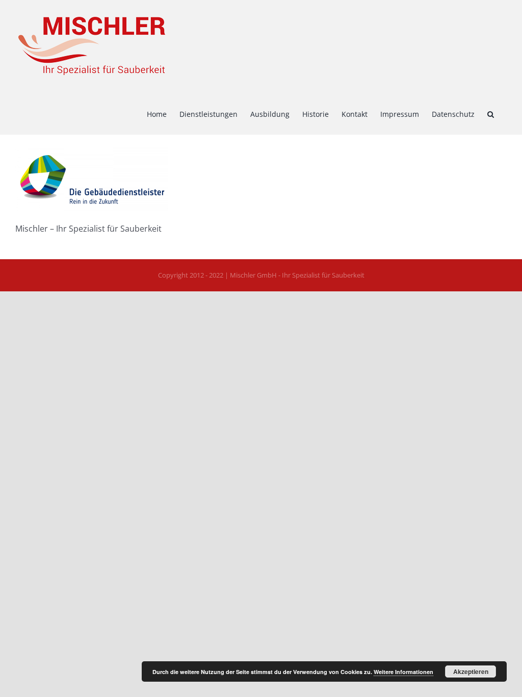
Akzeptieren (470, 671)
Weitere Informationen (403, 672)
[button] (490, 113)
